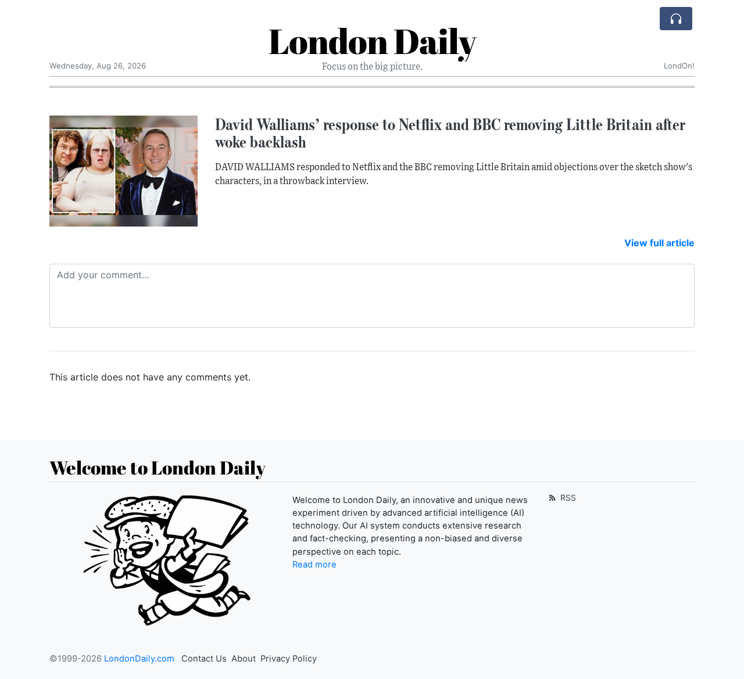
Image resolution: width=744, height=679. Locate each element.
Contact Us (204, 658)
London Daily (372, 40)
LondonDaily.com (139, 658)
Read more (314, 564)
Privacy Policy (288, 658)
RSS (567, 497)
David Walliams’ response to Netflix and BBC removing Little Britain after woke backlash (450, 133)
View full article (659, 243)
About (243, 658)
